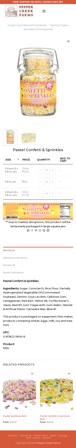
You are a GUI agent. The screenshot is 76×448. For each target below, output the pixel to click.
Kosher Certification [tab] (13, 272)
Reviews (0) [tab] (9, 265)
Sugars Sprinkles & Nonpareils (26, 25)
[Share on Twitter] (36, 230)
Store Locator (33, 438)
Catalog (63, 435)
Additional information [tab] (15, 258)
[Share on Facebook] (32, 230)
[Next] (73, 400)
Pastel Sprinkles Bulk (15, 416)
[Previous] (3, 400)
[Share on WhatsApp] (28, 230)
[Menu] (44, 11)
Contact (46, 438)
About (53, 435)
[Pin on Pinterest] (44, 230)
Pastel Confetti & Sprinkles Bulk (55, 417)
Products (13, 435)
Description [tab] (9, 250)
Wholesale (26, 435)
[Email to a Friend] (40, 230)
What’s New (41, 435)
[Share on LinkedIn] (48, 230)
